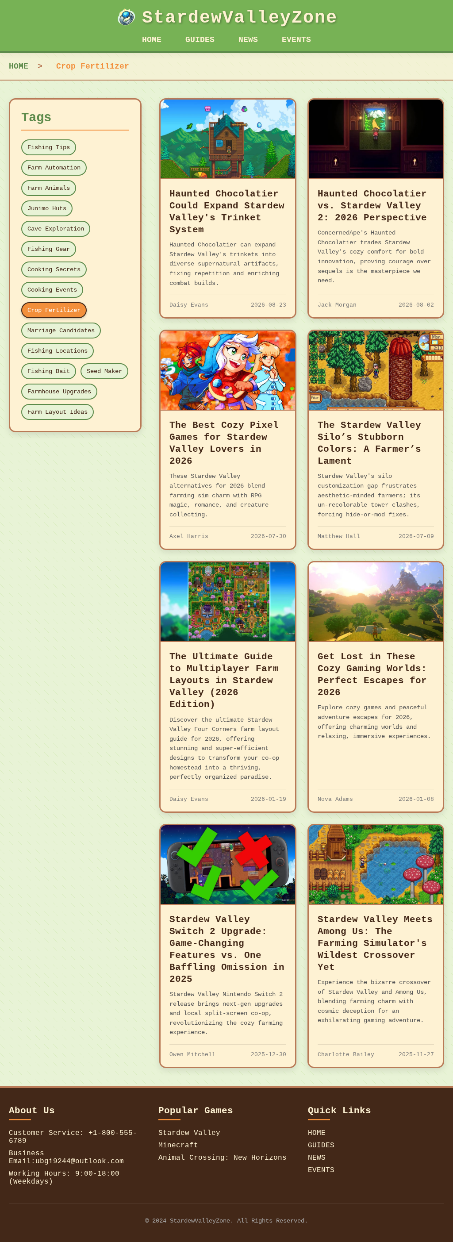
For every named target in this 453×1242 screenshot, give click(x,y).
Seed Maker (104, 371)
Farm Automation (54, 167)
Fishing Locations (57, 350)
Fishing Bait (48, 371)
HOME (151, 39)
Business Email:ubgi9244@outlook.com (66, 1157)
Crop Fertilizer (54, 310)
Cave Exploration (55, 228)
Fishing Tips (48, 147)
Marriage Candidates (61, 330)
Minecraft (178, 1146)
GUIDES (200, 39)
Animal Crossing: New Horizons (222, 1158)
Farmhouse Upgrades (59, 391)
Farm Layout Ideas (57, 411)
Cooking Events (52, 289)
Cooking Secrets (54, 269)
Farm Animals (48, 188)
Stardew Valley (189, 1133)
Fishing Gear (48, 249)
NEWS (248, 39)
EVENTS (296, 39)
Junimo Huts (46, 208)
